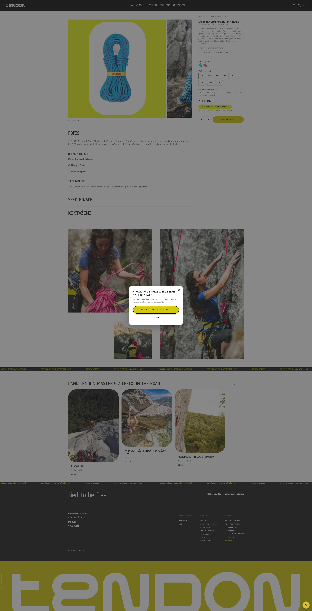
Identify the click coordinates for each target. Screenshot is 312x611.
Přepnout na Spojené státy (156, 310)
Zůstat (156, 318)
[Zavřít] (179, 290)
